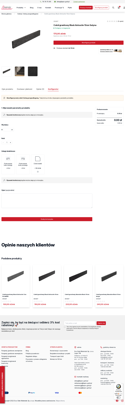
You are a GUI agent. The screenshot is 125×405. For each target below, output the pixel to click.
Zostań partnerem (79, 1)
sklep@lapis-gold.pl (63, 1)
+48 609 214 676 (105, 384)
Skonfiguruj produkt (101, 7)
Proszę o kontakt (86, 7)
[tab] (7, 89)
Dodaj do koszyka (47, 219)
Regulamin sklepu (31, 356)
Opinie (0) (40, 89)
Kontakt (48, 8)
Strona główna (6, 14)
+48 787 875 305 (105, 359)
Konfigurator (53, 89)
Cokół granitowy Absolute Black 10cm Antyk (108, 295)
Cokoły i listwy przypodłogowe (27, 14)
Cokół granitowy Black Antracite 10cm (46, 294)
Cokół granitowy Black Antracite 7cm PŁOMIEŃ (14, 295)
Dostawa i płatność (24, 89)
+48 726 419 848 (105, 374)
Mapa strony (60, 401)
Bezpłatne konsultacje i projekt (60, 353)
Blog (31, 8)
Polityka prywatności (32, 353)
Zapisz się (101, 323)
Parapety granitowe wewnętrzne (11, 353)
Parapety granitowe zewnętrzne (11, 350)
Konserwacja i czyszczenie (59, 350)
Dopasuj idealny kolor (106, 51)
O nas (39, 8)
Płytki (70, 8)
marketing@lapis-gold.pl (107, 382)
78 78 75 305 (46, 1)
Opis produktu (7, 89)
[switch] (119, 397)
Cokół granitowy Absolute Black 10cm (77, 294)
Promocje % (59, 8)
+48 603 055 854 (105, 367)
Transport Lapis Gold (56, 356)
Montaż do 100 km (56, 359)
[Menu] (122, 384)
